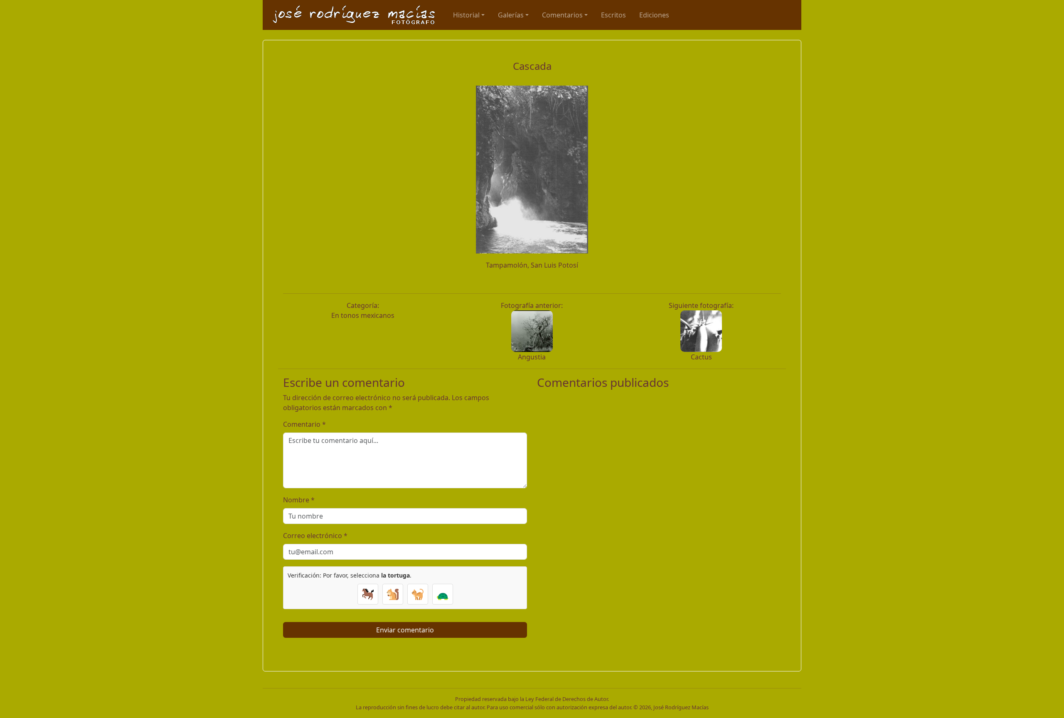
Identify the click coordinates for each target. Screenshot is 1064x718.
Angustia (532, 356)
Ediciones (654, 15)
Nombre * (299, 499)
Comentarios (562, 15)
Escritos (613, 15)
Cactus (701, 356)
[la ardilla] (392, 594)
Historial (466, 15)
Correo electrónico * (315, 535)
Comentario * (304, 424)
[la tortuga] (442, 594)
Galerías (511, 15)
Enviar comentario (405, 629)
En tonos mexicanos (362, 315)
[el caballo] (367, 594)
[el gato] (417, 594)
